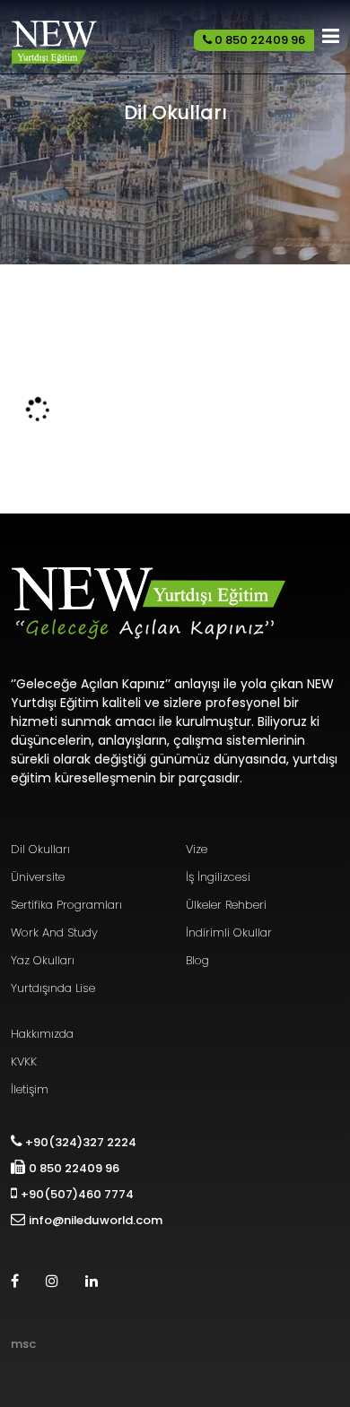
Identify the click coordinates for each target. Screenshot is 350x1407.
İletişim (29, 1089)
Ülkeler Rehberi (226, 904)
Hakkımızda (42, 1033)
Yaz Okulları (42, 960)
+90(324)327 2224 (79, 1142)
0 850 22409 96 (258, 39)
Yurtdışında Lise (53, 988)
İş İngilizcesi (218, 876)
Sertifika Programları (66, 904)
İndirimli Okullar (229, 932)
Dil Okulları (40, 849)
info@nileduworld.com (95, 1220)
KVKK (24, 1061)
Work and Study (54, 932)
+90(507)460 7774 (77, 1194)
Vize (196, 849)
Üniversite (38, 876)
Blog (197, 960)
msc (23, 1343)
